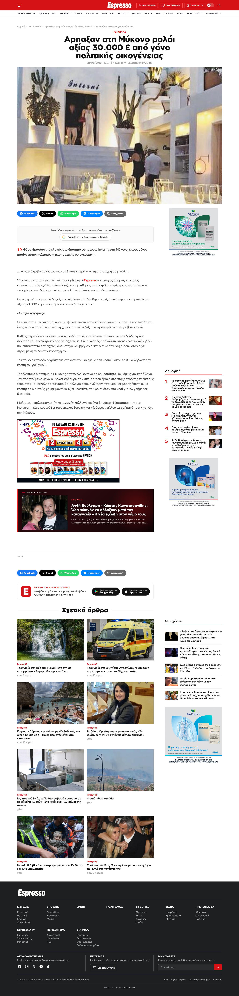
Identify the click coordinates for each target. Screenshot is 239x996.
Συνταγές (141, 918)
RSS (49, 941)
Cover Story (24, 922)
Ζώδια (170, 906)
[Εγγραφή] (218, 967)
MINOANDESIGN (125, 987)
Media (50, 918)
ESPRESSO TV (213, 13)
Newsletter (53, 938)
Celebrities (53, 912)
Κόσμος (21, 918)
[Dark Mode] (210, 5)
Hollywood (53, 915)
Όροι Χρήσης (84, 941)
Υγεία (139, 915)
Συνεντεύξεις (24, 938)
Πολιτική (22, 915)
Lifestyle (142, 906)
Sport (81, 906)
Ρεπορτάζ (22, 912)
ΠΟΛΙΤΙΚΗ (108, 13)
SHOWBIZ (65, 13)
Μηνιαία (171, 918)
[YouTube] (41, 966)
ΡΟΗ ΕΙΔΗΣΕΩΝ (26, 13)
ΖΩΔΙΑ (148, 13)
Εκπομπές (22, 934)
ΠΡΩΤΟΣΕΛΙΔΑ (164, 13)
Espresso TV (26, 929)
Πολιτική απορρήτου (88, 945)
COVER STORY (48, 13)
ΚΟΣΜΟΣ (123, 13)
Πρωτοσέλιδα (204, 906)
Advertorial (53, 934)
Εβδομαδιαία (173, 915)
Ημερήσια (171, 912)
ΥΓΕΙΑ (180, 13)
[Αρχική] (31, 893)
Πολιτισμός (114, 906)
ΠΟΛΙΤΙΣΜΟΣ (194, 13)
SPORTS (136, 13)
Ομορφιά (141, 912)
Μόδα (139, 922)
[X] (34, 966)
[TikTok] (48, 966)
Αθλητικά (200, 912)
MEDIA (78, 13)
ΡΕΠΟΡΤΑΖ (92, 13)
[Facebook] (19, 966)
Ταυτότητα (82, 934)
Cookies (217, 979)
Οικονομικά (202, 915)
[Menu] (20, 5)
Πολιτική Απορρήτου (199, 979)
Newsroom (119, 62)
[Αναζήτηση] (219, 5)
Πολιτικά (200, 918)
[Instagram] (26, 966)
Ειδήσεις (23, 906)
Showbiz (53, 906)
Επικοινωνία (84, 938)
